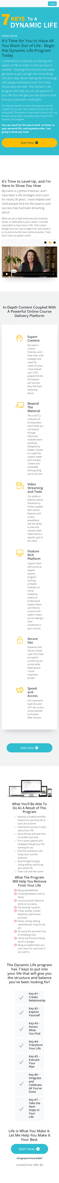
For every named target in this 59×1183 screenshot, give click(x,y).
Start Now (27, 143)
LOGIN (52, 3)
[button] (50, 242)
